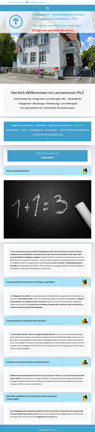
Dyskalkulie (79, 125)
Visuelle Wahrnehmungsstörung (47, 134)
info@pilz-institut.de (37, 2)
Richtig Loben (51, 130)
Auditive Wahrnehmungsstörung (74, 130)
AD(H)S (24, 130)
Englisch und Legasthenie (60, 125)
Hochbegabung (36, 130)
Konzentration (12, 130)
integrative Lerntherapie (22, 125)
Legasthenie (41, 125)
